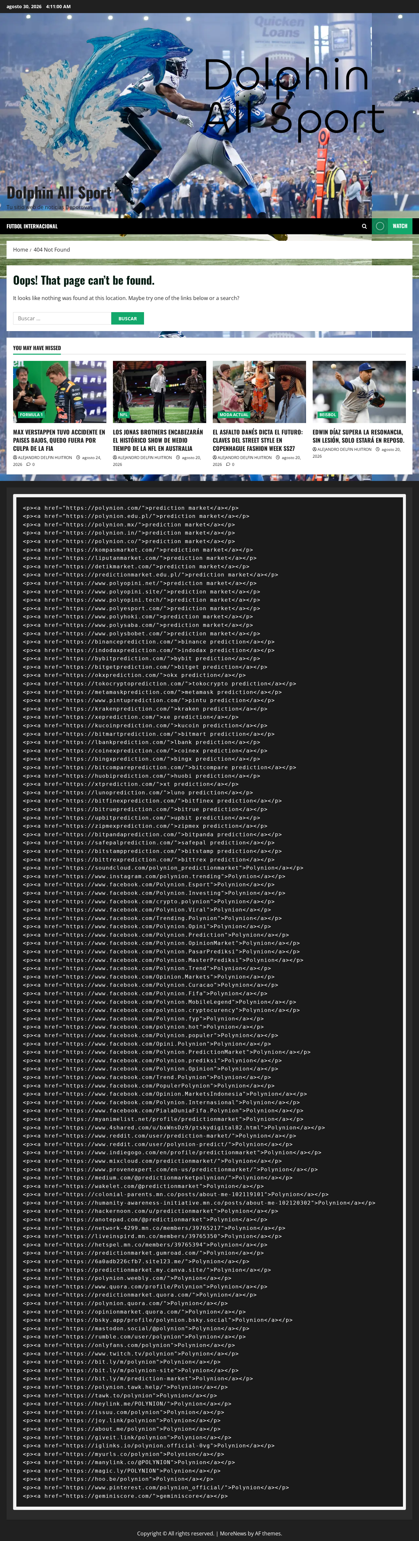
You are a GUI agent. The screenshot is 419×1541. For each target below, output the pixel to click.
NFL (124, 414)
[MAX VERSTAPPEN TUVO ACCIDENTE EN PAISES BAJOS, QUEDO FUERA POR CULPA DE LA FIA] (59, 392)
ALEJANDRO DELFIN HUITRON (45, 457)
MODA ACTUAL (234, 414)
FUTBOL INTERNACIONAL (32, 226)
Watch (400, 226)
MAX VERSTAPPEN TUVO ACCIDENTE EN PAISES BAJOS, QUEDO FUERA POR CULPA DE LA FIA (59, 440)
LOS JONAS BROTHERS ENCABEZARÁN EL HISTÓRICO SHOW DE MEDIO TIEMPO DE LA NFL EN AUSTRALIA (158, 440)
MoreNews (233, 1533)
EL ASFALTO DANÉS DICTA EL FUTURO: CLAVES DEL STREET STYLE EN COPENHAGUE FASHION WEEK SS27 (258, 440)
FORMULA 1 (31, 414)
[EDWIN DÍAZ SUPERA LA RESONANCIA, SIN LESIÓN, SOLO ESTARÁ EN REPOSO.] (359, 392)
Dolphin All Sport (59, 192)
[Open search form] (364, 226)
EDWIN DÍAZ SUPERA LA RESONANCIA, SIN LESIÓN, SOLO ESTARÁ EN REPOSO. (358, 436)
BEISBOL (327, 414)
